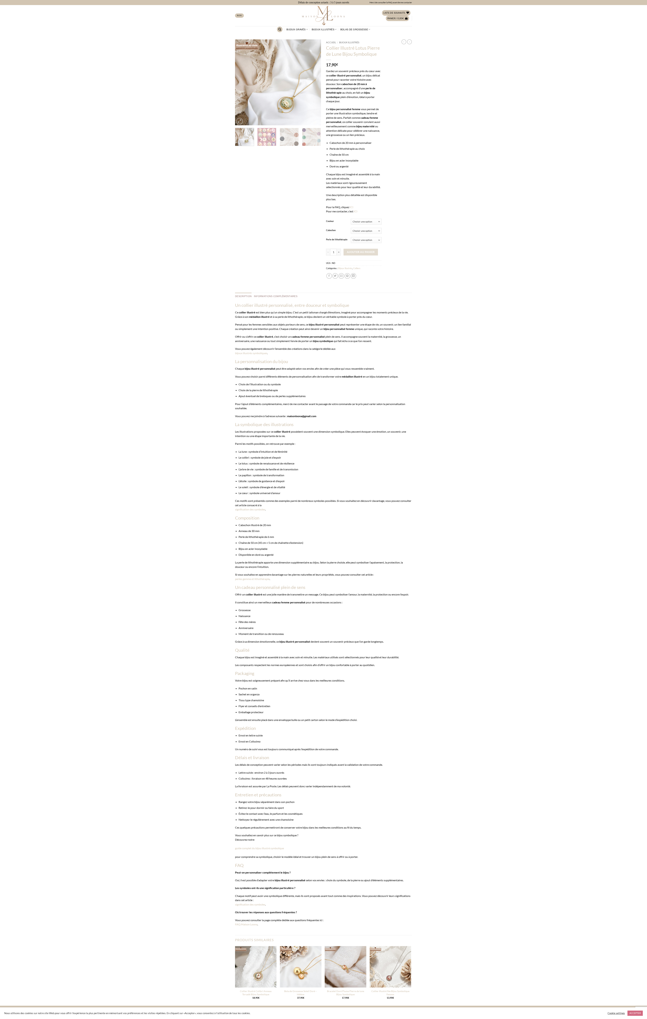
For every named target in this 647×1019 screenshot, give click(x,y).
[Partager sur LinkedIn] (353, 276)
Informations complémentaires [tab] (275, 296)
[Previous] (241, 82)
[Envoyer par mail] (341, 276)
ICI (351, 207)
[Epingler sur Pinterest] (347, 276)
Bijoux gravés (296, 29)
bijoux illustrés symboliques (251, 353)
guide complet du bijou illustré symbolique (259, 848)
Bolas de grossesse (354, 29)
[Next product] (404, 41)
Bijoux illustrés (323, 29)
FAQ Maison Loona (246, 924)
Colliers (356, 268)
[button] (397, 18)
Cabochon (331, 230)
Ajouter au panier (361, 251)
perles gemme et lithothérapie (252, 578)
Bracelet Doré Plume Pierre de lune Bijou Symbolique (345, 993)
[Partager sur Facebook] (329, 276)
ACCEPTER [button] (635, 1013)
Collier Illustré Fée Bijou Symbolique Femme (390, 993)
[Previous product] (409, 41)
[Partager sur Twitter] (335, 276)
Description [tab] (243, 296)
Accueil (331, 42)
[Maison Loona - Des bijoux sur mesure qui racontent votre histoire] (323, 15)
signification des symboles (250, 509)
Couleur (330, 221)
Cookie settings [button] (616, 1013)
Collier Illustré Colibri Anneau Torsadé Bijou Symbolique (256, 993)
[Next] (315, 82)
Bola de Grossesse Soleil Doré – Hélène (300, 993)
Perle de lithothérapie (336, 239)
